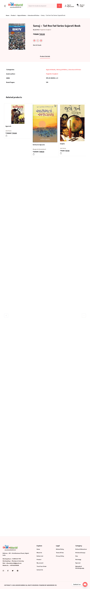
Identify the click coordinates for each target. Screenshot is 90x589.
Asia (76, 556)
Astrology (78, 559)
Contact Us (40, 570)
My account (40, 563)
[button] (5, 6)
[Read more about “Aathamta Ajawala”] (34, 154)
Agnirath (8, 126)
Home (7, 15)
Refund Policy (60, 549)
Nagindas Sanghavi (45, 29)
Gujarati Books (21, 15)
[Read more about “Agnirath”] (6, 135)
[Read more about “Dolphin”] (61, 153)
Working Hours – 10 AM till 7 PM (12, 559)
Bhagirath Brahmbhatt (39, 149)
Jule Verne (8, 131)
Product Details (45, 56)
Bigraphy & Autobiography (79, 567)
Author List (40, 556)
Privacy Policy (60, 556)
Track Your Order (41, 566)
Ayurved (77, 563)
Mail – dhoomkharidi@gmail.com (12, 563)
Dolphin (62, 144)
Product (13, 15)
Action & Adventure (81, 549)
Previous (6, 316)
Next (84, 316)
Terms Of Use (60, 552)
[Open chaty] (85, 584)
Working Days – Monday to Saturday (13, 561)
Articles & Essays (80, 552)
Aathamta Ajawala (39, 145)
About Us (39, 552)
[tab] (45, 56)
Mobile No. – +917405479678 (11, 565)
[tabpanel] (17, 37)
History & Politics (61, 70)
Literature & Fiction (33, 15)
